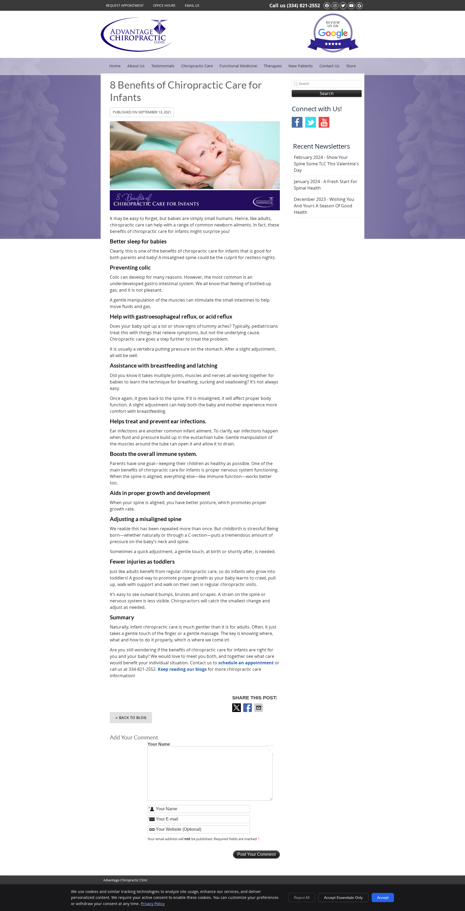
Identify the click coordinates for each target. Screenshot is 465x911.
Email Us (192, 5)
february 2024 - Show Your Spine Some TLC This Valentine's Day (326, 163)
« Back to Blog (130, 717)
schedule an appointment (246, 663)
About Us (136, 65)
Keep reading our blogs (182, 669)
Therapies (273, 65)
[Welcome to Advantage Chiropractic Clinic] (136, 50)
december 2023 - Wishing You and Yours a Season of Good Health (324, 205)
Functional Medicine (238, 65)
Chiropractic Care (197, 65)
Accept (383, 897)
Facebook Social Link (297, 122)
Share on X (237, 707)
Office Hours (164, 5)
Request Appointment (125, 5)
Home (115, 65)
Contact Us (329, 65)
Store (351, 65)
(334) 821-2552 (303, 5)
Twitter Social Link (310, 122)
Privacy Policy (153, 903)
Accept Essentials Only (343, 897)
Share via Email (259, 707)
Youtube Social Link (324, 122)
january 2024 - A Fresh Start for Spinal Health (325, 185)
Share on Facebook (248, 707)
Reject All (301, 897)
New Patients (300, 65)
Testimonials (162, 65)
